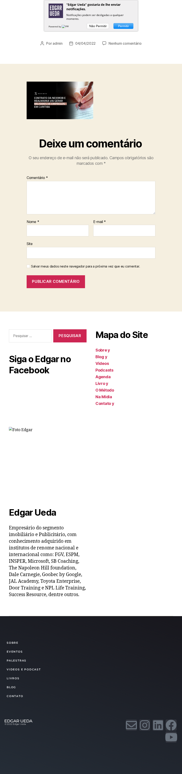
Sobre (12, 642)
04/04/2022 (85, 43)
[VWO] (66, 26)
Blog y (101, 356)
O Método (104, 390)
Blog (11, 687)
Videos (102, 363)
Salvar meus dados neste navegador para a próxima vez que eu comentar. (85, 266)
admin (58, 43)
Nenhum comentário (125, 43)
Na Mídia (103, 396)
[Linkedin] (158, 725)
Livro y (101, 383)
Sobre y (102, 350)
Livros (13, 678)
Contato (15, 696)
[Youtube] (171, 737)
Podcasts (104, 370)
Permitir (123, 26)
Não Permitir (98, 26)
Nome (33, 222)
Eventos (15, 651)
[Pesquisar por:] (29, 336)
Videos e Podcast (24, 669)
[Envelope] (131, 725)
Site (30, 243)
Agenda (103, 376)
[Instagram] (144, 725)
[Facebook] (171, 725)
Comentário (37, 178)
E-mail (99, 222)
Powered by (55, 26)
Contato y (104, 403)
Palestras (16, 660)
